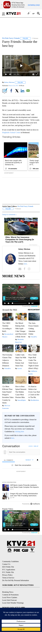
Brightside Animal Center (11, 132)
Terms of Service (8, 578)
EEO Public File (8, 567)
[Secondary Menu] (5, 13)
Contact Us (6, 564)
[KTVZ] (14, 13)
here (25, 264)
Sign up (36, 446)
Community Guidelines (10, 561)
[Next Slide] (38, 155)
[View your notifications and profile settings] (37, 460)
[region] (21, 475)
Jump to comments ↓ (9, 214)
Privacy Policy (7, 575)
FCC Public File (8, 572)
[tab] (8, 460)
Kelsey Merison (9, 82)
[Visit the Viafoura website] (35, 504)
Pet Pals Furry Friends (25, 206)
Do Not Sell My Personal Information (15, 580)
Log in (30, 446)
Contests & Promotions (10, 595)
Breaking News (7, 592)
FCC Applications (8, 570)
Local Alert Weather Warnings (13, 603)
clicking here (19, 431)
